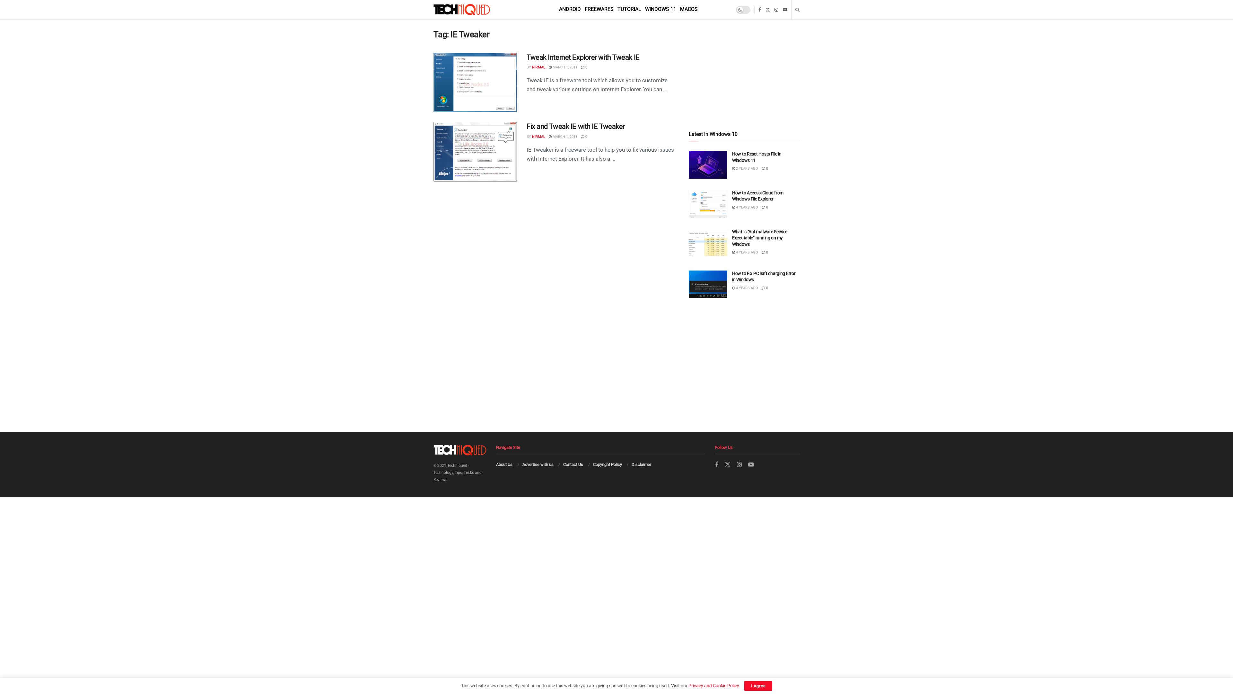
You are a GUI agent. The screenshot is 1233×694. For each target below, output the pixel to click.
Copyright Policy (607, 464)
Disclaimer (641, 464)
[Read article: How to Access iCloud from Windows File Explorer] (708, 204)
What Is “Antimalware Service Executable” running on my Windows (759, 238)
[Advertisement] (744, 61)
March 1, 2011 (564, 67)
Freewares (599, 9)
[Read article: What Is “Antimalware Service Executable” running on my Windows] (708, 242)
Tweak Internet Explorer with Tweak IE (583, 57)
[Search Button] (797, 9)
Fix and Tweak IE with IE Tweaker (576, 126)
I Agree (758, 685)
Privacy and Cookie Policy (713, 685)
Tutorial (629, 9)
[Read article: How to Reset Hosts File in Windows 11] (708, 165)
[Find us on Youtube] (785, 10)
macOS (689, 9)
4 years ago (746, 207)
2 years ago (746, 168)
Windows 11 (660, 9)
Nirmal (538, 67)
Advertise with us (538, 464)
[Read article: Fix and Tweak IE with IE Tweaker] (475, 152)
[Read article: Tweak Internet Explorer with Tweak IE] (475, 82)
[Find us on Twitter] (767, 10)
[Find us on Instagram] (776, 10)
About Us (504, 464)
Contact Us (573, 464)
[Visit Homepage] (472, 9)
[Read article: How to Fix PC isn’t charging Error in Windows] (708, 284)
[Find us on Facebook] (759, 10)
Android (570, 9)
